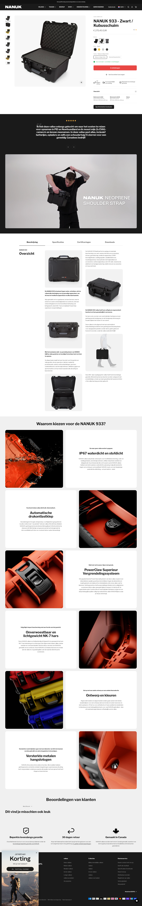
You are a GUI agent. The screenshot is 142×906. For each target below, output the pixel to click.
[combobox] (111, 7)
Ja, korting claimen (20, 869)
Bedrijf (62, 7)
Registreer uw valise (124, 878)
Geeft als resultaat (123, 865)
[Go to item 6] (8, 51)
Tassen (51, 7)
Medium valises (68, 869)
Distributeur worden (124, 875)
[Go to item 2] (8, 25)
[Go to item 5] (8, 45)
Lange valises (68, 875)
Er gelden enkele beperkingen (82, 844)
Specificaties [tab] (58, 242)
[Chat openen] (137, 901)
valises (41, 7)
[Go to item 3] (8, 31)
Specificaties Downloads (125, 869)
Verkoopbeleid (122, 881)
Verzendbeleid (42, 899)
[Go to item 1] (8, 18)
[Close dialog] (36, 852)
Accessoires (67, 881)
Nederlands (111, 7)
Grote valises (68, 872)
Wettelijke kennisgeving (54, 899)
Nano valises (67, 862)
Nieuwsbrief (121, 884)
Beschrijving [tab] (32, 242)
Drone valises (92, 872)
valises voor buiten (94, 878)
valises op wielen (69, 878)
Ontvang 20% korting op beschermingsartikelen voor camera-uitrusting (71, 1)
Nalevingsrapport (67, 899)
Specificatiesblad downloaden (103, 107)
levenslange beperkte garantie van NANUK (26, 844)
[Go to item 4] (8, 38)
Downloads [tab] (110, 242)
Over (70, 7)
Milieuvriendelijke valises (95, 862)
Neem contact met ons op (125, 862)
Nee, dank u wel (20, 873)
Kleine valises (68, 865)
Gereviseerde (98, 7)
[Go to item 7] (8, 58)
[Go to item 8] (8, 64)
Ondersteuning (82, 7)
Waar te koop (122, 872)
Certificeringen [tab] (84, 242)
